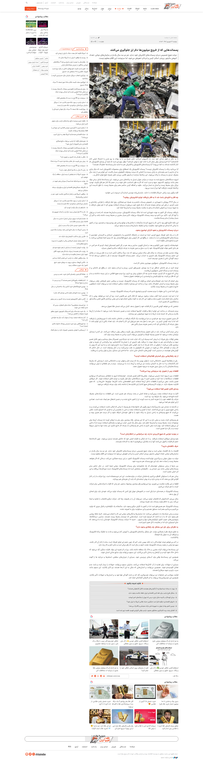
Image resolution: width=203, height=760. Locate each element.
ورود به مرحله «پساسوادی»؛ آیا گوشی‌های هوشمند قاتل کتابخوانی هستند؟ (151, 588)
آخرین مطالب (80, 116)
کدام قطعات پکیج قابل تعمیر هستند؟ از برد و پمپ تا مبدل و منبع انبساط (70, 281)
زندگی (86, 8)
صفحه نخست (155, 8)
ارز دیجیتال (36, 70)
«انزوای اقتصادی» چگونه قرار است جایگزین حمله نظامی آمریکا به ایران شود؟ (151, 601)
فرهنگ (137, 8)
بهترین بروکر (44, 70)
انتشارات (53, 3)
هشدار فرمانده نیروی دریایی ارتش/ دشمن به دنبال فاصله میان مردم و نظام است (70, 220)
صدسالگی (86, 3)
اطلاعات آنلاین (172, 6)
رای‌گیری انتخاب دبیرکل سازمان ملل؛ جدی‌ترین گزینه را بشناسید (69, 77)
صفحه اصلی (173, 38)
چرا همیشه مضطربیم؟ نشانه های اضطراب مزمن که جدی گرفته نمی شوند (70, 306)
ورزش (109, 8)
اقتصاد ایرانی (36, 66)
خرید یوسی (45, 66)
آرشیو (46, 3)
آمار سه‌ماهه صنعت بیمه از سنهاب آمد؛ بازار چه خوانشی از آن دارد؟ (69, 318)
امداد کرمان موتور (33, 62)
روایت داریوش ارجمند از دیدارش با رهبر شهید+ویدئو (69, 247)
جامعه (145, 8)
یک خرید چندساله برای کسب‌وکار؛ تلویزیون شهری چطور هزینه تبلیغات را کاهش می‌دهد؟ (69, 312)
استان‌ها (94, 8)
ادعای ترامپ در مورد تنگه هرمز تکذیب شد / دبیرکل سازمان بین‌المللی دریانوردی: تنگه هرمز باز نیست (71, 104)
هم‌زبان (78, 3)
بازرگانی (81, 270)
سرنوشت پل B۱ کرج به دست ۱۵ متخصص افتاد (71, 98)
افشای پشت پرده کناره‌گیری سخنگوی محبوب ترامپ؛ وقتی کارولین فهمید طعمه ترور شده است (145, 610)
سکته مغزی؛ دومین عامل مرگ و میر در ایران (72, 225)
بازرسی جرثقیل (39, 58)
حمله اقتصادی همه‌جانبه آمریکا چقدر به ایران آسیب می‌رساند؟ (70, 136)
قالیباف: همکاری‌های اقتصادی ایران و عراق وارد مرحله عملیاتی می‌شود (70, 189)
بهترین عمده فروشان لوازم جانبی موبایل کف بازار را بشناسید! (71, 293)
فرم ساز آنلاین (44, 62)
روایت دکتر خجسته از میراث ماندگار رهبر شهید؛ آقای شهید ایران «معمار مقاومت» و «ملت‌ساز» (71, 253)
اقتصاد (129, 8)
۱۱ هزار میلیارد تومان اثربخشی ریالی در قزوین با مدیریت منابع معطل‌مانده (69, 242)
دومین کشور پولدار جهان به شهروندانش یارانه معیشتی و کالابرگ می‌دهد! (152, 606)
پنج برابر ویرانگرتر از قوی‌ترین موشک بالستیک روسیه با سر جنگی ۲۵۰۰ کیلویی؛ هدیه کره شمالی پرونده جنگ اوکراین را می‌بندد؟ (69, 92)
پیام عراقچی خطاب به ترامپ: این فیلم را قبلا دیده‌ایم (69, 258)
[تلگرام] (26, 754)
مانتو (46, 58)
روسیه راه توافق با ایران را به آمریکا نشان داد (72, 57)
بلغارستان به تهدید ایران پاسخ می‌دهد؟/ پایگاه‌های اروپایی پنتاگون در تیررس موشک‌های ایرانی (70, 63)
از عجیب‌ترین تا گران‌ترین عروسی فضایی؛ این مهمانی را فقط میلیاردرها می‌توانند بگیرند (69, 129)
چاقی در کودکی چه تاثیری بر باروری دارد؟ (73, 157)
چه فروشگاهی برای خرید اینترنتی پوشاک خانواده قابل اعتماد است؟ (70, 324)
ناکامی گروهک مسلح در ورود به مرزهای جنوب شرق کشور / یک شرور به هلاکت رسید (71, 264)
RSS (69, 746)
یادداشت (61, 3)
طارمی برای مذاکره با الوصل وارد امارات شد (72, 236)
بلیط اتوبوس (44, 74)
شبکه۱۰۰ (94, 3)
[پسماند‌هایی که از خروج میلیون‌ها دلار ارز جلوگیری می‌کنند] (133, 90)
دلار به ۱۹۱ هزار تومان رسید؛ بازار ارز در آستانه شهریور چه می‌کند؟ (70, 213)
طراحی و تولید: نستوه (167, 757)
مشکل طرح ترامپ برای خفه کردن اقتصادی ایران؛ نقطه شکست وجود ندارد (152, 593)
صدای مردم (70, 3)
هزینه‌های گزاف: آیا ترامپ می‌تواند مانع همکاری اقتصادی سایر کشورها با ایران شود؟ (72, 142)
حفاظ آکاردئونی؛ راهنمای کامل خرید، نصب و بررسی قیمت (71, 275)
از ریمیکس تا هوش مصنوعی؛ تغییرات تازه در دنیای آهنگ (68, 330)
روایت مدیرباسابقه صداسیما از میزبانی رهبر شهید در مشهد (70, 182)
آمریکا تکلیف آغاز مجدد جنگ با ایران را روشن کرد (70, 53)
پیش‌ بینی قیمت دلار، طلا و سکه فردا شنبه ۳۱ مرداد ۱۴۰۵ (68, 161)
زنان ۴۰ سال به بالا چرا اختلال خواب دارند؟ (72, 170)
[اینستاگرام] (33, 754)
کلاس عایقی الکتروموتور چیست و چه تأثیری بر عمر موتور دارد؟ (69, 300)
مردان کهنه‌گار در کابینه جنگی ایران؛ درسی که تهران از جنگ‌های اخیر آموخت (152, 597)
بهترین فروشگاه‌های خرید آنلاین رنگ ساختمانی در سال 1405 (69, 287)
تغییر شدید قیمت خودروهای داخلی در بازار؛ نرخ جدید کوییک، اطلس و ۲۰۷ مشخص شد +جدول (70, 70)
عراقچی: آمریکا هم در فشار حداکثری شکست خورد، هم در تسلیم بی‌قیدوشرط (69, 195)
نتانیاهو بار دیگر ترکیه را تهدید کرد (75, 207)
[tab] (81, 49)
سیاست (119, 8)
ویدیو (79, 8)
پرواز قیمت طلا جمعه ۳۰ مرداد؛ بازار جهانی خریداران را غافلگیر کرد (70, 110)
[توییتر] (30, 754)
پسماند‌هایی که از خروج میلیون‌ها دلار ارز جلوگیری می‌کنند (144, 50)
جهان (102, 8)
